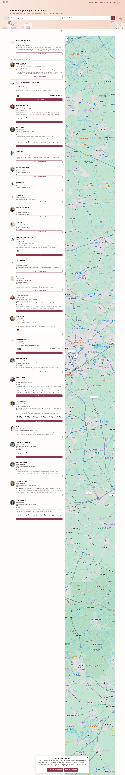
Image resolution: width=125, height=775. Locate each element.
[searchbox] (35, 18)
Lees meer (55, 50)
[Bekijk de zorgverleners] (39, 330)
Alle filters (14, 31)
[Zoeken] (113, 18)
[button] (89, 493)
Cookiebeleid (66, 766)
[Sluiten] (87, 758)
